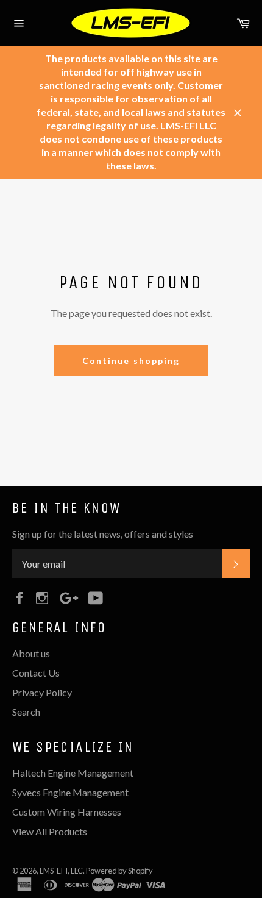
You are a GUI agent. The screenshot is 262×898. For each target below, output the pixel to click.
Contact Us (36, 673)
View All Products (49, 831)
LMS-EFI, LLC (61, 870)
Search (26, 712)
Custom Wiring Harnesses (66, 812)
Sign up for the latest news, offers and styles (102, 534)
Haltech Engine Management (72, 773)
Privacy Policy (42, 692)
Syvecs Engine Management (70, 792)
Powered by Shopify (119, 870)
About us (31, 653)
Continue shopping (131, 360)
